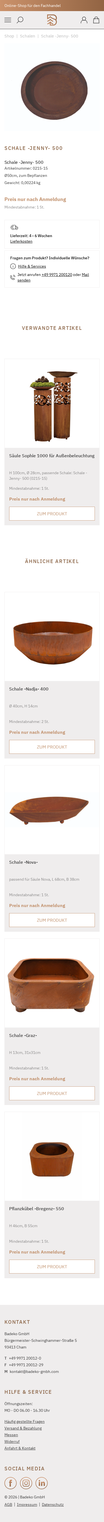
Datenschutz (53, 1504)
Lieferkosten (21, 241)
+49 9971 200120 (57, 274)
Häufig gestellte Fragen (24, 1421)
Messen (11, 1434)
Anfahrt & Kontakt (19, 1448)
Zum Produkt (52, 513)
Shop (9, 36)
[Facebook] (10, 1483)
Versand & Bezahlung (23, 1428)
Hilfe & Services (32, 266)
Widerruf (12, 1441)
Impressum (27, 1504)
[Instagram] (26, 1483)
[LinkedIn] (41, 1483)
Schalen (27, 36)
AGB (8, 1504)
